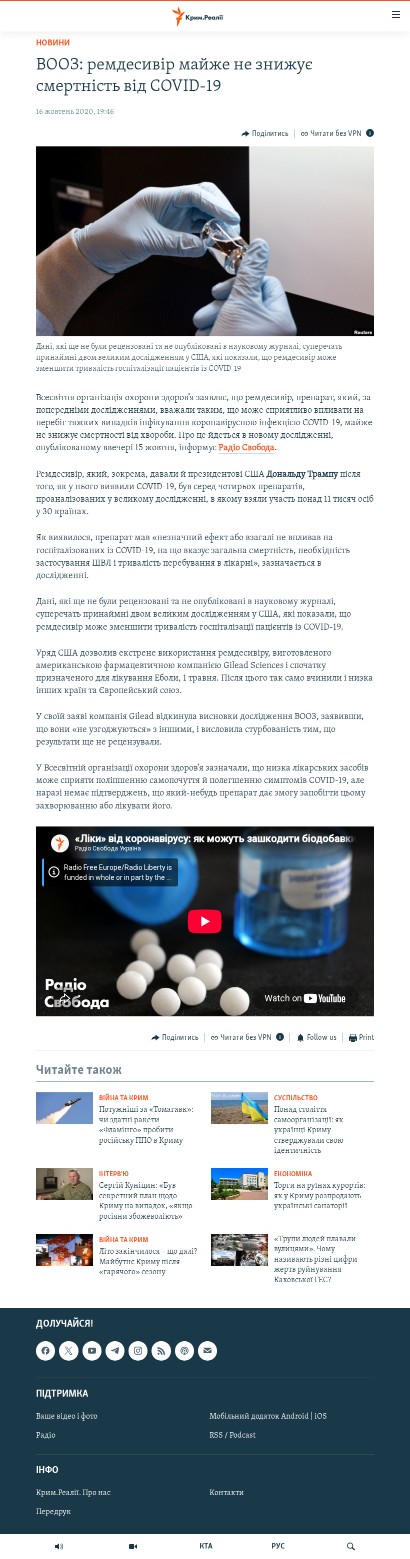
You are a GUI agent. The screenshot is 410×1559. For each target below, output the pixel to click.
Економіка (293, 1174)
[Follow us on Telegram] (115, 1350)
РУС (278, 1547)
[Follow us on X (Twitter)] (68, 1350)
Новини (53, 43)
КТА (206, 1547)
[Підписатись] (207, 1350)
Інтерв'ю (113, 1174)
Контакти (227, 1493)
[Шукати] (351, 1546)
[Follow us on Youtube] (92, 1350)
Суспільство (296, 1098)
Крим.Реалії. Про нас (73, 1493)
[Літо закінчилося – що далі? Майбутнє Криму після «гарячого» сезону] (64, 1250)
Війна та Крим (123, 1098)
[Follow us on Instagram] (138, 1350)
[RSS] (161, 1350)
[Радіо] (59, 1546)
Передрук (53, 1512)
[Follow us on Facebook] (45, 1350)
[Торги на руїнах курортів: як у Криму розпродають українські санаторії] (239, 1184)
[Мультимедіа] (133, 1546)
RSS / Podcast (233, 1436)
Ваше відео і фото (67, 1417)
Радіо (46, 1436)
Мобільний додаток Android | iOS (268, 1417)
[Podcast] (184, 1350)
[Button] (265, 133)
